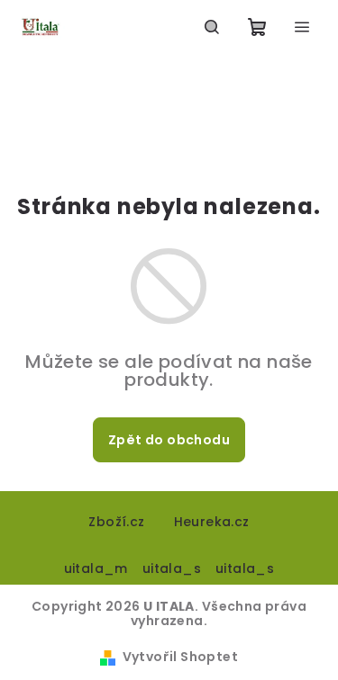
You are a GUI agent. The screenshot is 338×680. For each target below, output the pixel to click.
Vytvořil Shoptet (180, 657)
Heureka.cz (212, 522)
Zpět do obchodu (169, 440)
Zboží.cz (116, 522)
